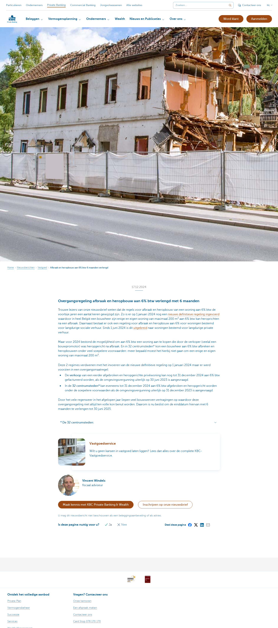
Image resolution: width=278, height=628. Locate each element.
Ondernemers (34, 5)
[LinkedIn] (202, 524)
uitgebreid (140, 328)
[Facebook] (189, 524)
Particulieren (13, 5)
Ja (110, 524)
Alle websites (134, 5)
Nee (123, 524)
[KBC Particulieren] (12, 19)
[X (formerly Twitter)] (195, 524)
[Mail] (208, 524)
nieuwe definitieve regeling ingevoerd (193, 314)
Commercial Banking (83, 5)
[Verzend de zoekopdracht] (230, 5)
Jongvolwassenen (111, 5)
